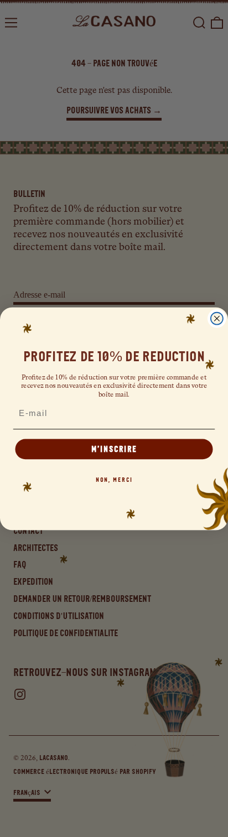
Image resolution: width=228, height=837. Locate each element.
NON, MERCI (114, 479)
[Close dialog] (217, 318)
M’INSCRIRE (114, 449)
